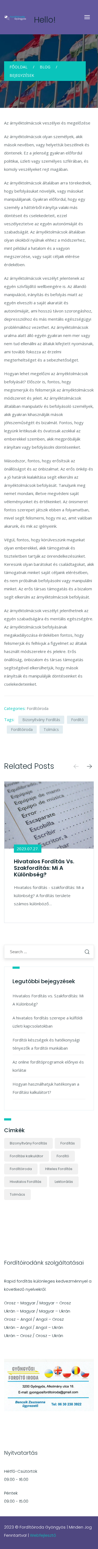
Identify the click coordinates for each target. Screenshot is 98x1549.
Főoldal (18, 66)
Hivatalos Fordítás (25, 1181)
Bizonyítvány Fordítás (41, 719)
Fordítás (67, 1143)
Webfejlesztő (43, 1535)
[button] (89, 767)
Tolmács (51, 729)
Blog (45, 66)
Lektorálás (64, 1181)
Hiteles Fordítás (58, 1168)
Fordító (77, 719)
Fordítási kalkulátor (26, 1156)
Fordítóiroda (37, 708)
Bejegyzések (22, 75)
